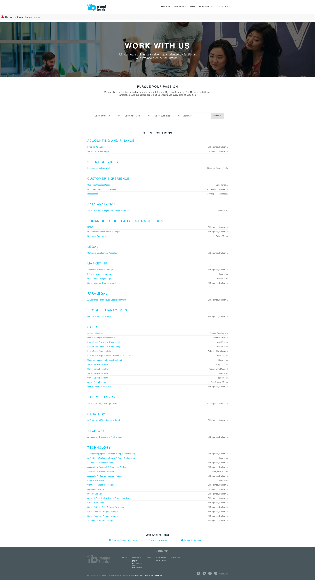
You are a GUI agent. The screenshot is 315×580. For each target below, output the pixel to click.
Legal (133, 565)
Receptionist (92, 193)
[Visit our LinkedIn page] (215, 573)
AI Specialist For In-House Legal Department (106, 299)
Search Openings (161, 560)
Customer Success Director (99, 184)
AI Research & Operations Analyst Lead (104, 436)
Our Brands (180, 6)
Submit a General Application (124, 540)
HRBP (90, 227)
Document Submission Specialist (101, 189)
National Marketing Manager (99, 278)
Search (217, 115)
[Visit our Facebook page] (198, 573)
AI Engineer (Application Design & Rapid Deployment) (111, 453)
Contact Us (222, 6)
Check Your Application (158, 540)
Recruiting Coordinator (97, 236)
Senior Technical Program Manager (102, 511)
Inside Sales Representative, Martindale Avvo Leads (110, 355)
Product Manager (94, 493)
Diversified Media (137, 567)
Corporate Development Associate (102, 252)
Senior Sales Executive (97, 364)
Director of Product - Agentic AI (100, 316)
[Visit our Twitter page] (204, 573)
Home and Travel (137, 564)
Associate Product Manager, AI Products (104, 475)
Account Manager (95, 333)
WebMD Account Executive (99, 386)
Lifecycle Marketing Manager (99, 274)
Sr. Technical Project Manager (100, 520)
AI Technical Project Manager (100, 462)
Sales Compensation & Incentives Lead (104, 359)
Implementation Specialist (98, 168)
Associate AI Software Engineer (101, 471)
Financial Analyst (94, 146)
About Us (165, 6)
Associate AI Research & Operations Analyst (106, 467)
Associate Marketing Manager (100, 269)
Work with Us (161, 557)
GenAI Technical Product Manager (102, 484)
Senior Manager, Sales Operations (102, 403)
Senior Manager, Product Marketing (102, 283)
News (192, 6)
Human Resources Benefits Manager (103, 231)
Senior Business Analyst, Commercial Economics (109, 210)
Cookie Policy (158, 575)
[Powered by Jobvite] (157, 551)
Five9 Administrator (95, 480)
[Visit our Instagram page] (210, 573)
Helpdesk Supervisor (96, 489)
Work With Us (205, 6)
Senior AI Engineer (95, 502)
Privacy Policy (139, 575)
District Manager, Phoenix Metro (101, 337)
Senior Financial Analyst (98, 151)
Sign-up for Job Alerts (192, 540)
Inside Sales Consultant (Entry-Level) (103, 342)
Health (133, 562)
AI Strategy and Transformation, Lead (103, 420)
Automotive (135, 560)
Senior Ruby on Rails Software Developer (105, 507)
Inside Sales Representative (99, 351)
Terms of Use (148, 575)
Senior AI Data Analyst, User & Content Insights (108, 498)
